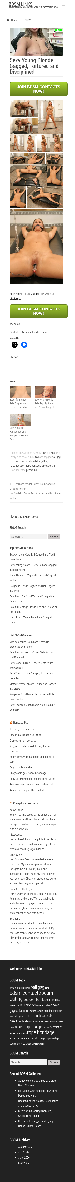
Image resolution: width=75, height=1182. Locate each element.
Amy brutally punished (21, 767)
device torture (36, 1011)
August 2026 (25, 1147)
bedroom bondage (35, 999)
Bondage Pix (20, 722)
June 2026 (24, 1157)
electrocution (18, 465)
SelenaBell (15, 918)
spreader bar (48, 465)
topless (27, 1043)
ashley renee (24, 987)
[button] (24, 108)
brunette (39, 1005)
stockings (40, 1038)
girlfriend (33, 1015)
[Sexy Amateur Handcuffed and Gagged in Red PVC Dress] (20, 420)
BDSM (35, 457)
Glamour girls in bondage (23, 740)
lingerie (52, 1021)
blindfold (20, 1005)
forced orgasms (18, 1016)
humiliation (38, 1021)
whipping (41, 1044)
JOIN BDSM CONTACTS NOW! (38, 89)
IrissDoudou (16, 834)
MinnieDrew (16, 854)
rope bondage (33, 465)
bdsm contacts (19, 461)
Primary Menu (63, 4)
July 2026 (23, 1152)
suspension (50, 1038)
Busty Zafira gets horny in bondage (28, 773)
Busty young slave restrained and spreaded (32, 784)
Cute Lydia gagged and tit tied (25, 735)
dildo (45, 461)
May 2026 (23, 1163)
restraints (22, 1033)
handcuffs (45, 1016)
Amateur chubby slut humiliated (27, 790)
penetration (56, 1027)
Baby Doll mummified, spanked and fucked (32, 778)
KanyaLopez (16, 810)
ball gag (56, 457)
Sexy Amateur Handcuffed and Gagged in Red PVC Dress (19, 433)
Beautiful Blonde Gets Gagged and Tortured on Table (19, 403)
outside (46, 1027)
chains (47, 1005)
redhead (13, 1033)
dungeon (57, 1011)
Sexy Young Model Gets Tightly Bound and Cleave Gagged (44, 403)
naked (19, 1026)
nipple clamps (33, 1026)
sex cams (15, 324)
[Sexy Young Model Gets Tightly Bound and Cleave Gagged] (45, 392)
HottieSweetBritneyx (21, 889)
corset (26, 1011)
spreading (29, 1038)
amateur (14, 987)
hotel (29, 1021)
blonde (30, 1004)
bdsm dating (34, 461)
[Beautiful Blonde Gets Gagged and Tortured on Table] (20, 392)
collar (18, 1011)
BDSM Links (48, 453)
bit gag (52, 999)
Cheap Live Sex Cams (25, 803)
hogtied (22, 1021)
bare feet (49, 987)
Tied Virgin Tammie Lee (22, 729)
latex (46, 1021)
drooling (48, 1011)
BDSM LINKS (20, 4)
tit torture (18, 1043)
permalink (31, 470)
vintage (35, 1044)
